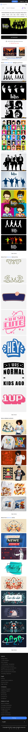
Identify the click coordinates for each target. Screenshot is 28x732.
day (14, 14)
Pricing (3, 678)
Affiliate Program (5, 691)
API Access (4, 694)
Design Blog (4, 658)
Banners (9, 257)
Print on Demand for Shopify (8, 672)
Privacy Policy (4, 682)
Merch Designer (5, 703)
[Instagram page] (9, 728)
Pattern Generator (6, 715)
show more (4, 59)
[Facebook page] (12, 728)
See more (14, 253)
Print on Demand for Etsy (7, 670)
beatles (3, 14)
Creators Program (6, 689)
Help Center (4, 684)
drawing (22, 14)
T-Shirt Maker (4, 711)
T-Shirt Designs (5, 660)
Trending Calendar (6, 673)
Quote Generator (5, 713)
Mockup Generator (6, 707)
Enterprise (3, 693)
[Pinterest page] (14, 728)
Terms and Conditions (7, 680)
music (7, 14)
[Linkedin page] (18, 728)
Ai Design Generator (6, 705)
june (11, 14)
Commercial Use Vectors (7, 666)
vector (18, 14)
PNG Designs (4, 662)
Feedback (3, 698)
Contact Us (4, 696)
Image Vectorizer (5, 709)
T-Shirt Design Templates (7, 664)
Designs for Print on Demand (8, 668)
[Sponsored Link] (9, 52)
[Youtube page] (16, 728)
